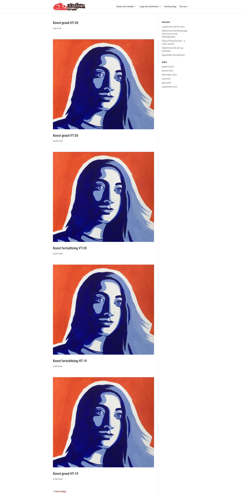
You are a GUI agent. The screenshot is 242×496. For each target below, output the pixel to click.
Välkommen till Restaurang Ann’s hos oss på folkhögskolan (174, 34)
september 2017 (169, 87)
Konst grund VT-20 (65, 136)
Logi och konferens (149, 7)
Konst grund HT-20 (65, 23)
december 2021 (169, 74)
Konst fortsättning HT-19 (70, 361)
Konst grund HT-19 (65, 474)
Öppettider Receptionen (173, 55)
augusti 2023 (168, 66)
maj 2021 (166, 79)
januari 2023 (167, 70)
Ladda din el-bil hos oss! (173, 27)
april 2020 (166, 83)
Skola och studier (125, 7)
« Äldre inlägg (59, 491)
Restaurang (170, 7)
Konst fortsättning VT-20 (70, 248)
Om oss (183, 7)
